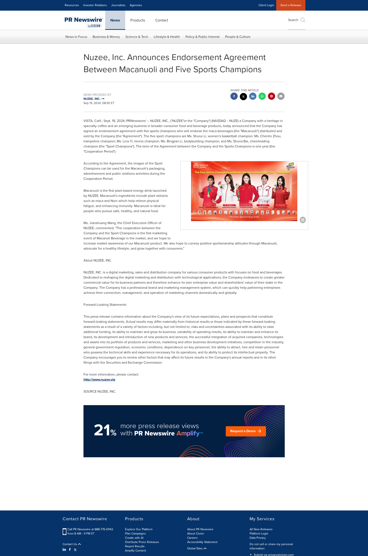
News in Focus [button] (76, 36)
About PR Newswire (200, 529)
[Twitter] (75, 549)
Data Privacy (258, 538)
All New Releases (261, 529)
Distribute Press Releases (142, 542)
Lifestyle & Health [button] (167, 36)
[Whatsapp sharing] (262, 97)
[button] (244, 191)
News (115, 20)
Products (137, 20)
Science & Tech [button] (136, 36)
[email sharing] (281, 97)
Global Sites (195, 548)
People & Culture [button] (237, 36)
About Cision (195, 533)
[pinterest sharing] (271, 97)
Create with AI (134, 538)
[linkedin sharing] (252, 97)
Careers (192, 538)
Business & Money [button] (106, 36)
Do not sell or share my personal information (271, 546)
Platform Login (259, 533)
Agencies (136, 5)
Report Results (135, 546)
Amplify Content (135, 550)
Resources (72, 5)
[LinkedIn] (65, 549)
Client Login (266, 5)
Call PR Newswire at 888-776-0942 (90, 529)
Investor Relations (95, 5)
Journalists (118, 5)
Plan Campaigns (135, 533)
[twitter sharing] (243, 97)
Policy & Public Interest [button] (202, 36)
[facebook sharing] (234, 97)
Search (293, 19)
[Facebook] (70, 549)
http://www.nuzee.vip (99, 379)
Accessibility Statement (202, 542)
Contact (161, 20)
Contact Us (70, 544)
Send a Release (290, 5)
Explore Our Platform (138, 529)
